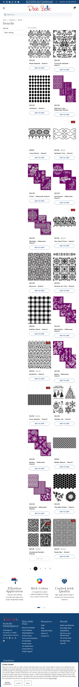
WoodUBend (64, 631)
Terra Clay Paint (65, 638)
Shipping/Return (28, 633)
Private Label (26, 644)
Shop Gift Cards (46, 631)
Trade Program (27, 651)
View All (63, 643)
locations (62, 2)
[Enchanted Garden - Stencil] (39, 532)
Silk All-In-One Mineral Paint (65, 634)
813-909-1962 (7, 623)
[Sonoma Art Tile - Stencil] (64, 267)
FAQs (43, 625)
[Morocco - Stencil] (39, 267)
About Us (44, 633)
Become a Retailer (28, 628)
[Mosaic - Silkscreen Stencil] (39, 443)
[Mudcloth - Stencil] (39, 355)
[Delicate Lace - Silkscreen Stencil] (64, 89)
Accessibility (26, 641)
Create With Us (27, 649)
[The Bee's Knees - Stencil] (64, 487)
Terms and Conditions (29, 638)
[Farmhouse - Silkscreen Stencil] (64, 177)
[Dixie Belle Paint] (39, 8)
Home (4, 20)
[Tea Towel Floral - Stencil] (64, 222)
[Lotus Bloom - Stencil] (39, 134)
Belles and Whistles (67, 625)
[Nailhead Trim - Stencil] (64, 134)
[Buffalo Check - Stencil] (39, 310)
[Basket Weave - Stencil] (64, 443)
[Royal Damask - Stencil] (39, 44)
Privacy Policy (52, 678)
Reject (28, 683)
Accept (18, 683)
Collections (12, 20)
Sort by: (5, 28)
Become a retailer (71, 2)
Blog (42, 628)
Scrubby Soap (65, 641)
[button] (74, 8)
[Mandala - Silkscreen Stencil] (39, 222)
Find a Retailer (27, 630)
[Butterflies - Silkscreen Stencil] (64, 310)
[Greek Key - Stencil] (64, 532)
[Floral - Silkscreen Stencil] (39, 177)
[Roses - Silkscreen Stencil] (64, 355)
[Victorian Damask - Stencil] (64, 44)
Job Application (27, 646)
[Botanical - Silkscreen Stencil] (39, 487)
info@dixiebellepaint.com (11, 626)
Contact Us (45, 636)
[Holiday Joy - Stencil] (64, 399)
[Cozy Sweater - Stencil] (39, 399)
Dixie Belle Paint (65, 628)
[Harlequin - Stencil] (39, 89)
